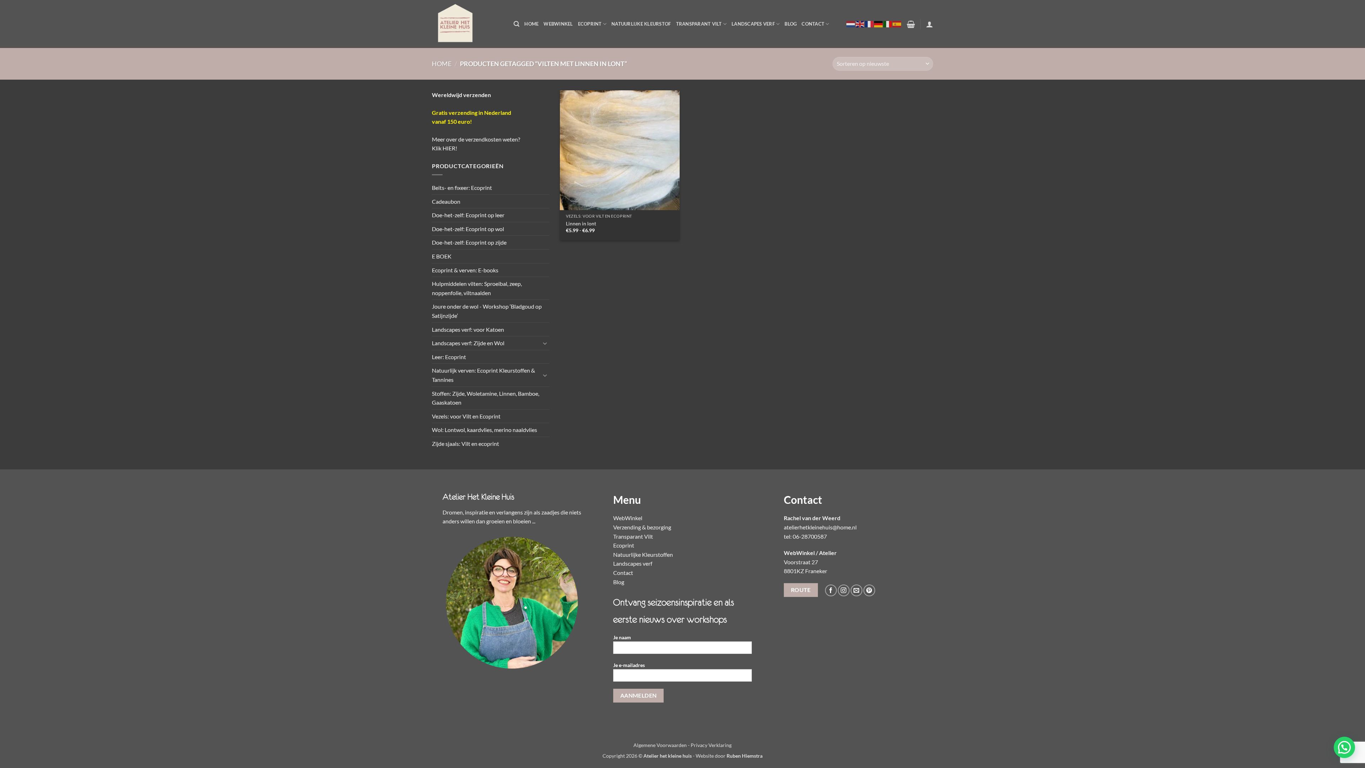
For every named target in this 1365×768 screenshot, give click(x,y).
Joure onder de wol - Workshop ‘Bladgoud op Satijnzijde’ (487, 311)
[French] (869, 24)
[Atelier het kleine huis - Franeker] (467, 24)
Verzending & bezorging (642, 527)
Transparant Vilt (699, 24)
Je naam (622, 637)
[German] (878, 24)
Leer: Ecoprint (449, 356)
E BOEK (441, 256)
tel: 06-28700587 (805, 536)
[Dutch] (851, 24)
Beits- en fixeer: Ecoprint (462, 187)
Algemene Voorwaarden (660, 745)
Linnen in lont (581, 223)
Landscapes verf (753, 24)
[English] (860, 24)
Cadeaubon (446, 201)
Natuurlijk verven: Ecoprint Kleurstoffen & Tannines (483, 375)
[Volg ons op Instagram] (844, 590)
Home (531, 24)
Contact (813, 24)
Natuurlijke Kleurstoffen (643, 554)
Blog (791, 24)
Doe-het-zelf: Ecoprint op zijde (469, 242)
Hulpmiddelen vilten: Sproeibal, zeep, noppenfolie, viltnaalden (477, 288)
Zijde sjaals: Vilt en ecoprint (465, 443)
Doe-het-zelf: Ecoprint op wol (468, 228)
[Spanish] (897, 24)
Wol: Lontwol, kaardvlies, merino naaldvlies (484, 429)
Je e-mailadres (629, 665)
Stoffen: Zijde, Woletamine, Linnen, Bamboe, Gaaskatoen (485, 398)
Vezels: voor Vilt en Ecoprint (466, 416)
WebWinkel (558, 24)
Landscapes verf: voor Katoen (468, 329)
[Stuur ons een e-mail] (856, 590)
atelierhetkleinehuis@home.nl (820, 527)
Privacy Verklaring (711, 745)
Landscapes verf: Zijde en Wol (468, 343)
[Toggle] (545, 343)
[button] (516, 24)
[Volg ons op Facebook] (831, 590)
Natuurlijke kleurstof (641, 24)
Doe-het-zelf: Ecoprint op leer (468, 215)
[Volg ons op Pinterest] (869, 590)
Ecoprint (590, 24)
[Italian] (888, 24)
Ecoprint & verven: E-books (465, 270)
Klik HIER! (444, 148)
